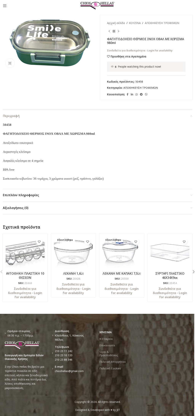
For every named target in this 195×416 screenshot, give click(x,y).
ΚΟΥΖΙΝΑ (135, 23)
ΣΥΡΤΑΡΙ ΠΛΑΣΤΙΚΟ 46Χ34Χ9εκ (170, 275)
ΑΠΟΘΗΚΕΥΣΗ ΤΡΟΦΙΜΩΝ (162, 23)
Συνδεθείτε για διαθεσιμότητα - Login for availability (140, 50)
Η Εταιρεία (106, 339)
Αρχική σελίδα (116, 23)
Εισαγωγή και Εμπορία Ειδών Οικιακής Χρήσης (24, 357)
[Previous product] (109, 31)
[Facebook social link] (127, 94)
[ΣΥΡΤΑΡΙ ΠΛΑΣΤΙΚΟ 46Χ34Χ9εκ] (170, 252)
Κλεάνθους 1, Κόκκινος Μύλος (69, 335)
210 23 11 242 (63, 351)
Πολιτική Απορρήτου (112, 361)
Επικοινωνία (107, 345)
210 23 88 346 (63, 359)
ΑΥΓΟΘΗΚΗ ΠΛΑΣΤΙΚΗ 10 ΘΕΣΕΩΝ (25, 275)
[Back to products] (114, 31)
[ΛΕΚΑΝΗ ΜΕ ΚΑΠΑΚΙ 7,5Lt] (121, 252)
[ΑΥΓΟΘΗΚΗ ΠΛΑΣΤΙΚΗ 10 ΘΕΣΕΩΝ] (25, 252)
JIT (118, 410)
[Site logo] (98, 5)
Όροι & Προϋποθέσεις (108, 353)
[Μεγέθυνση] (10, 63)
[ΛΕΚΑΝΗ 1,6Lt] (73, 252)
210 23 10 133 (63, 355)
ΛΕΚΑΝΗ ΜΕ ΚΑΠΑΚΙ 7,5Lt (122, 273)
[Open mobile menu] (5, 6)
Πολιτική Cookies (110, 368)
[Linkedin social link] (132, 94)
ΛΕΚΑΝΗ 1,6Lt (73, 273)
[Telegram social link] (141, 94)
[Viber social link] (146, 94)
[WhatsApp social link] (136, 94)
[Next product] (118, 31)
